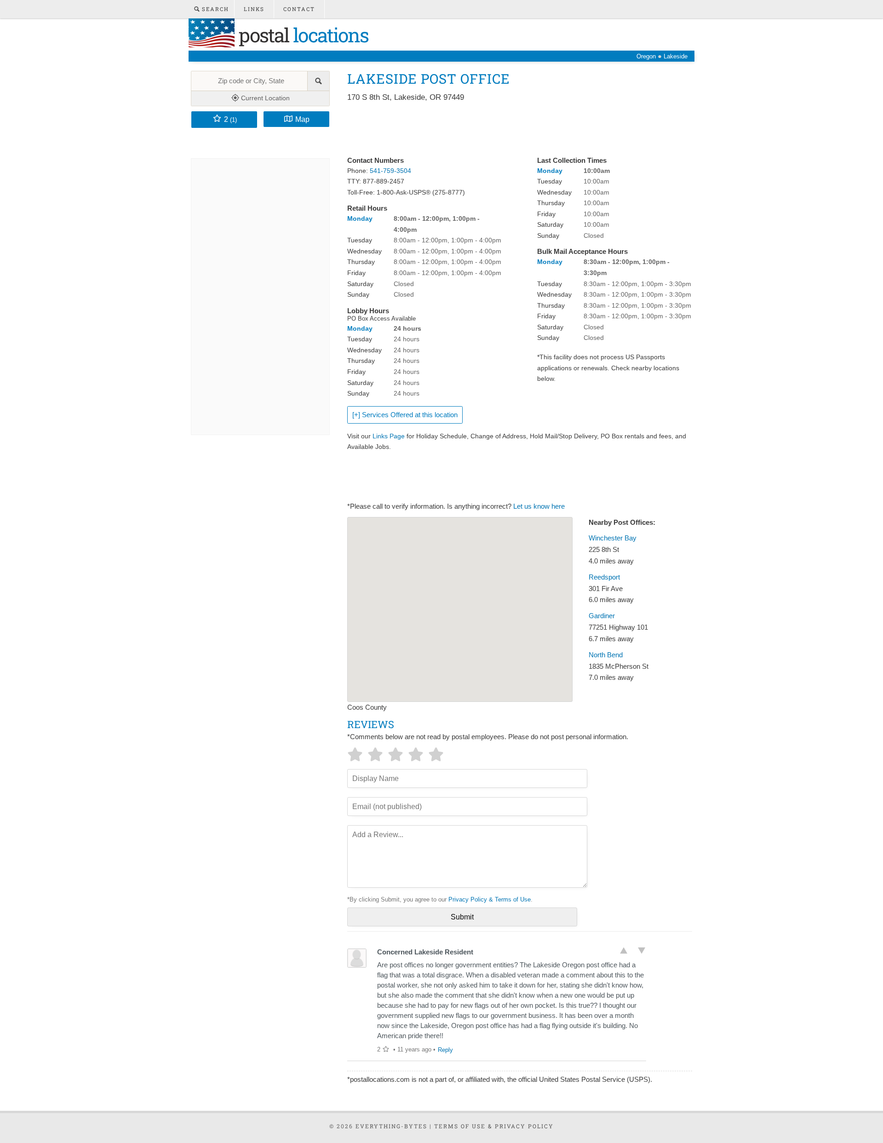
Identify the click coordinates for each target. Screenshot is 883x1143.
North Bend (606, 655)
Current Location (264, 98)
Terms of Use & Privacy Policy (494, 1126)
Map (302, 119)
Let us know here (539, 506)
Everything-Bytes (391, 1126)
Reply (445, 1049)
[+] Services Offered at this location (405, 415)
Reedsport (604, 577)
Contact (299, 9)
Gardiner (602, 616)
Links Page (389, 436)
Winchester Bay (612, 538)
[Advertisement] (514, 129)
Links (254, 9)
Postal (301, 34)
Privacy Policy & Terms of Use (489, 899)
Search (214, 9)
